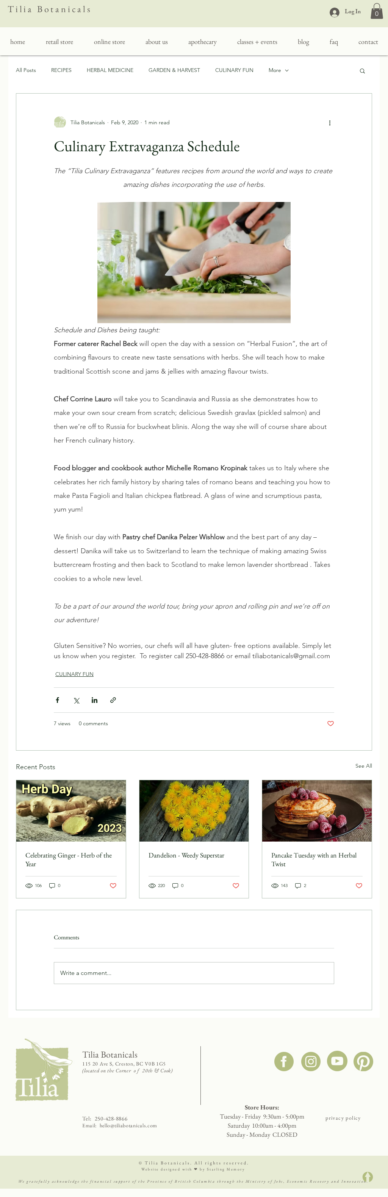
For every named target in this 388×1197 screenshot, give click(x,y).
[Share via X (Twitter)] (76, 700)
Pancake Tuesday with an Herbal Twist (314, 859)
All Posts (26, 70)
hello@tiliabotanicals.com (129, 1125)
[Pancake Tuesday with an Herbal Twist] (317, 811)
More (275, 70)
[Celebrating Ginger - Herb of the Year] (71, 811)
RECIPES (61, 70)
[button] (376, 11)
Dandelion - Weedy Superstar (186, 855)
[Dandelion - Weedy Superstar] (194, 811)
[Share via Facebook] (57, 700)
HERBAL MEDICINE (110, 70)
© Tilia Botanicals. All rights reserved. (194, 1163)
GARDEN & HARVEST (174, 70)
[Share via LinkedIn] (94, 700)
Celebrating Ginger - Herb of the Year (68, 859)
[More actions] (329, 122)
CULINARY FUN (234, 70)
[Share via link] (113, 700)
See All (363, 765)
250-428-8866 (111, 1118)
